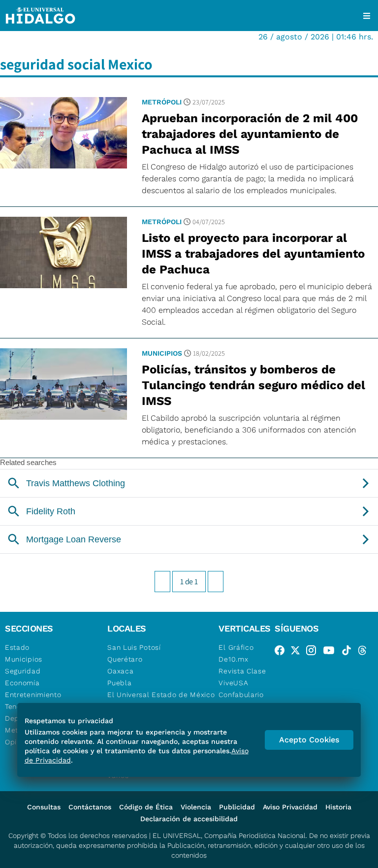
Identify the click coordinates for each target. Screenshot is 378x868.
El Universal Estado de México (161, 695)
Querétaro (124, 659)
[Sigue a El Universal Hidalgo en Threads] (365, 652)
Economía (22, 683)
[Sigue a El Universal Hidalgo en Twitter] (298, 652)
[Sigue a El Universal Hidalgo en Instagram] (314, 652)
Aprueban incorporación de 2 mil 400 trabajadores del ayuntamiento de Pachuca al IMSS (250, 134)
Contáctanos (89, 807)
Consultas (44, 807)
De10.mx (233, 659)
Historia (338, 807)
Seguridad (22, 671)
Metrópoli (162, 102)
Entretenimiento (33, 695)
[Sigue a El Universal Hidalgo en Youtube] (332, 652)
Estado (17, 647)
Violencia (196, 807)
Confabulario (241, 695)
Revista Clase (242, 671)
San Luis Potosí (134, 647)
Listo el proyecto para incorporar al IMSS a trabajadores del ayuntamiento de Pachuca (253, 253)
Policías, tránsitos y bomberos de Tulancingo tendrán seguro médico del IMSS (253, 385)
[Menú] (366, 15)
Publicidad (237, 807)
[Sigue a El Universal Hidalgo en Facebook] (282, 652)
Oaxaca (120, 671)
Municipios (162, 353)
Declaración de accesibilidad (189, 819)
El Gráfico (236, 647)
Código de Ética (146, 807)
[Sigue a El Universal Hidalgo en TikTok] (349, 652)
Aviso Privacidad (290, 807)
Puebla (119, 683)
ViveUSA (233, 683)
